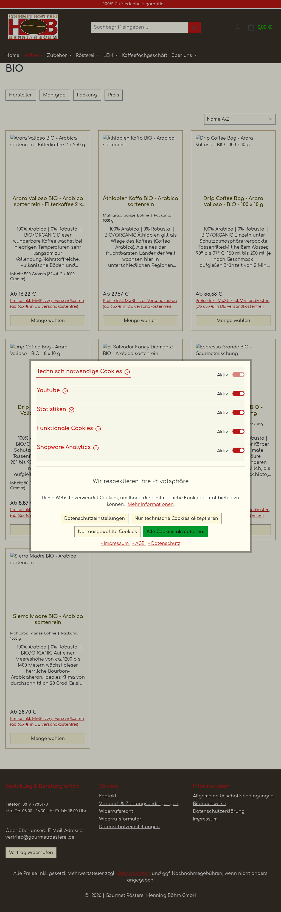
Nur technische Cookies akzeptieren (176, 518)
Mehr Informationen (151, 504)
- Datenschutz (164, 543)
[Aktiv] (238, 374)
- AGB (139, 543)
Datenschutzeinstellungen (94, 518)
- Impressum (115, 543)
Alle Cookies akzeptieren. (175, 531)
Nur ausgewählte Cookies (107, 531)
